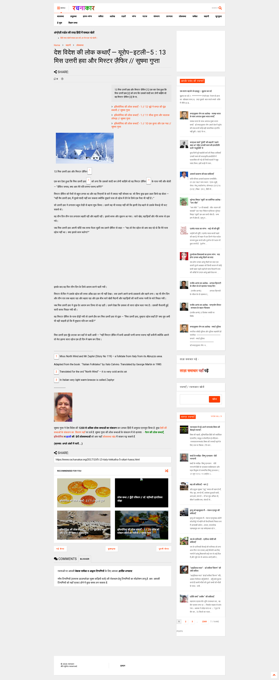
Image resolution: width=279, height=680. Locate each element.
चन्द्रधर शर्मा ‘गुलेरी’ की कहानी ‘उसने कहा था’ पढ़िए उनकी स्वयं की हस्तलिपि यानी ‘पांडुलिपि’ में (205, 145)
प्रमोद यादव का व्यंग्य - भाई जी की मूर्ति (204, 228)
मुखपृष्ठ (122, 666)
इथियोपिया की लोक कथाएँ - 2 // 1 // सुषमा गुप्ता (82, 500)
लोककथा (182, 16)
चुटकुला (218, 16)
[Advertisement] (112, 259)
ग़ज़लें (123, 16)
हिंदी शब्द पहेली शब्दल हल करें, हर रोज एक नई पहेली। (78, 38)
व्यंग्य (134, 16)
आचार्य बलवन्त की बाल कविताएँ (202, 174)
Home (57, 45)
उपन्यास (169, 16)
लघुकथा (73, 16)
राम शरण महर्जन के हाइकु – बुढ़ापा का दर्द (196, 91)
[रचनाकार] (83, 9)
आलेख (112, 16)
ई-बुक (59, 22)
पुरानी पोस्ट (164, 549)
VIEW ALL (216, 416)
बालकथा (60, 16)
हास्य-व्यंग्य (87, 16)
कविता (100, 16)
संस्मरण (157, 16)
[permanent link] (62, 79)
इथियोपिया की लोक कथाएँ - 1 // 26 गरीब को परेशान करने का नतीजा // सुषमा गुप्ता (138, 531)
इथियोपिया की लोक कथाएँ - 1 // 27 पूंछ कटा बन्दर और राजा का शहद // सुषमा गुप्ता (83, 531)
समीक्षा (194, 16)
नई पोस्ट (60, 549)
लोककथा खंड (109, 436)
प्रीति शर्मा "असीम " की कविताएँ (202, 596)
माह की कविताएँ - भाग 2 (199, 484)
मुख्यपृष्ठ (111, 549)
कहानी (206, 16)
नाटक (144, 16)
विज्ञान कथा (72, 22)
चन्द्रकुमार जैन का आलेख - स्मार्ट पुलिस (205, 326)
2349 (204, 621)
